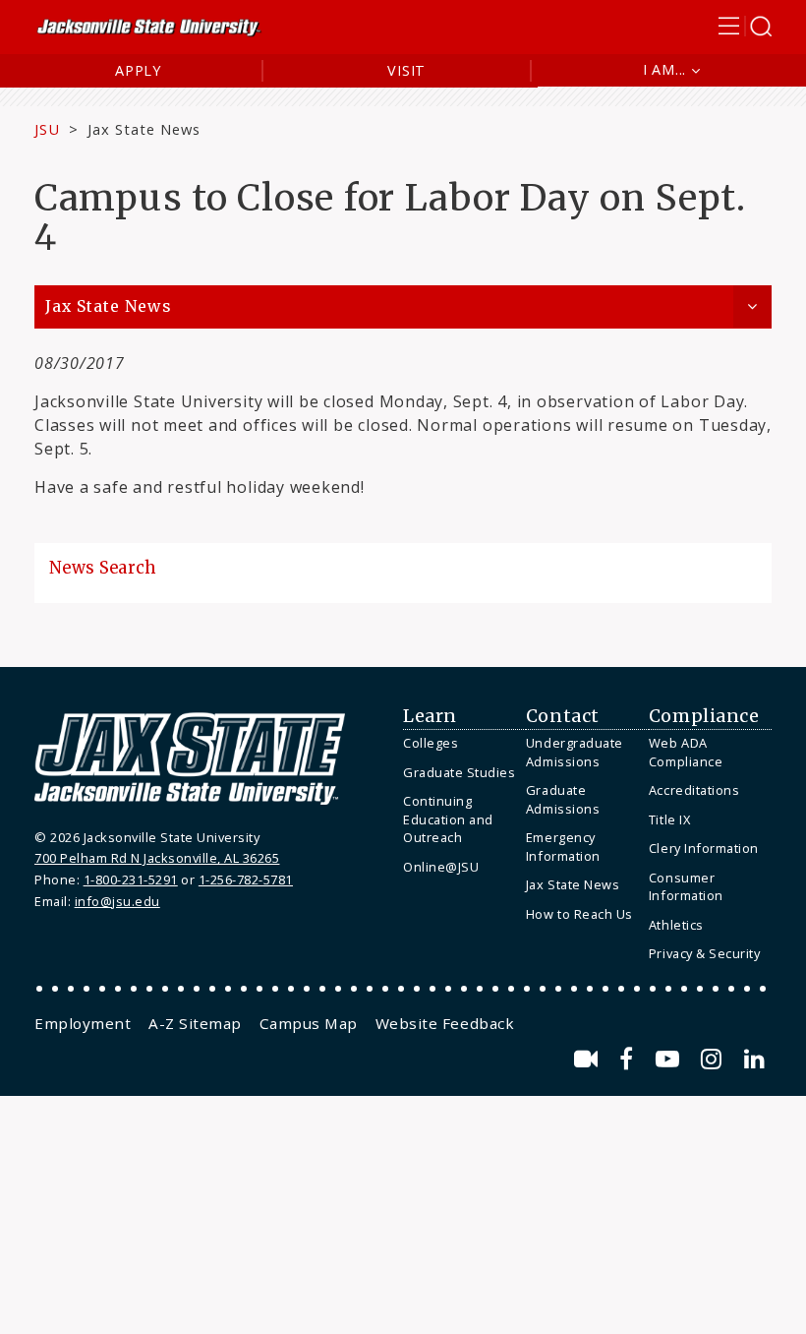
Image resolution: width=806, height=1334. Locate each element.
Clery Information (704, 848)
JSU (47, 129)
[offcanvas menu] (745, 26)
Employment (82, 1023)
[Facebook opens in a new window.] (629, 1059)
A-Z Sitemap (195, 1023)
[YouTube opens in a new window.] (671, 1059)
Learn (430, 716)
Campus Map (308, 1023)
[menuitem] (459, 743)
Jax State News (144, 129)
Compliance (704, 716)
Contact (563, 716)
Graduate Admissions (563, 799)
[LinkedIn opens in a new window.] (755, 1059)
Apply (138, 70)
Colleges (430, 743)
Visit (406, 70)
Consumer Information (686, 887)
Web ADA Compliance (685, 752)
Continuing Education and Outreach (448, 819)
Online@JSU (441, 867)
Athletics (676, 925)
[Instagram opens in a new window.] (714, 1059)
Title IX (669, 819)
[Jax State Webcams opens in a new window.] (589, 1059)
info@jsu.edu (117, 901)
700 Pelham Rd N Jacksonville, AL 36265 (156, 858)
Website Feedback (444, 1023)
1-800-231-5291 (131, 879)
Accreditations (694, 790)
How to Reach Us (579, 914)
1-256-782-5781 (246, 879)
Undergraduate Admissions (574, 752)
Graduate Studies (459, 772)
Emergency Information (563, 846)
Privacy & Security (704, 953)
